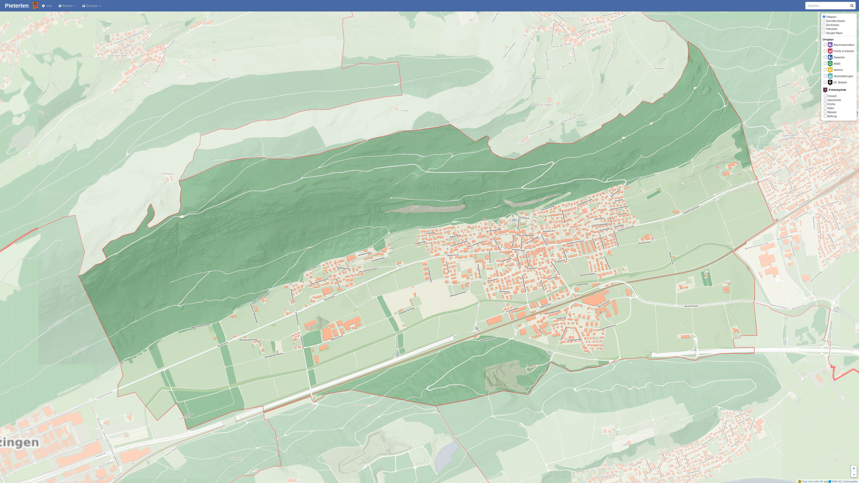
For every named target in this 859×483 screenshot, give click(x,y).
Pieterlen (16, 5)
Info (48, 5)
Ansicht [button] (67, 5)
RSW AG (836, 481)
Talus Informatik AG (812, 481)
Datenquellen (851, 481)
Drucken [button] (92, 5)
